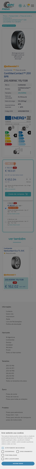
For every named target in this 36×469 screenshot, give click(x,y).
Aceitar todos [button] (18, 463)
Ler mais (13, 444)
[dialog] (18, 449)
